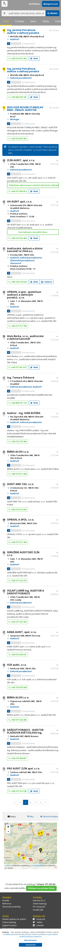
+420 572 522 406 (18, 238)
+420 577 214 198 (18, 791)
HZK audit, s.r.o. (17, 664)
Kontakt (5, 900)
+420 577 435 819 (18, 191)
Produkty (19, 21)
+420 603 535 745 (18, 97)
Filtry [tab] (31, 816)
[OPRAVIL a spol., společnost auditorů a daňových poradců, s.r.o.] (41, 834)
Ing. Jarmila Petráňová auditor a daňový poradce (23, 31)
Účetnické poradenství (22, 260)
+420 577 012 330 (18, 509)
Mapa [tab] (13, 816)
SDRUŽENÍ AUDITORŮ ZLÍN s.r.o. (23, 554)
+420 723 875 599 (18, 687)
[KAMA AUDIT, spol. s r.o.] (23, 859)
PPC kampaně (39, 906)
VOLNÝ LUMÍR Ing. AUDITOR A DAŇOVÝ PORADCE (25, 592)
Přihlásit (35, 3)
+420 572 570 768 (18, 441)
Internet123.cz (39, 900)
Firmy (6, 21)
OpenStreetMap (38, 865)
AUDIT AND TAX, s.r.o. (20, 484)
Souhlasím (31, 945)
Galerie (48, 281)
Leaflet (7, 865)
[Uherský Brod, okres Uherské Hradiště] (40, 851)
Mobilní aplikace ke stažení (14, 919)
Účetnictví (15, 263)
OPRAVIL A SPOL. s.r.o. (20, 519)
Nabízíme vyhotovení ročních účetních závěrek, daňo (34, 185)
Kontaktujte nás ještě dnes (33, 232)
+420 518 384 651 (18, 758)
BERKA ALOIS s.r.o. (18, 451)
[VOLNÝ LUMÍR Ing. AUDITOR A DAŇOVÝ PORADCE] (39, 834)
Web (35, 58)
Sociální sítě (38, 910)
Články (45, 21)
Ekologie (14, 119)
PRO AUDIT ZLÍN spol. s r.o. (23, 768)
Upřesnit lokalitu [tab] (50, 816)
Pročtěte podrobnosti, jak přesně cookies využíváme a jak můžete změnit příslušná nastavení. (30, 935)
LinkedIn (40, 925)
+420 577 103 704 (18, 621)
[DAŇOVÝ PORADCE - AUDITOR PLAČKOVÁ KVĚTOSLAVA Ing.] (18, 855)
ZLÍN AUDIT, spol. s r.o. (21, 160)
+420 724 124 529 (18, 281)
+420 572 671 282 (18, 58)
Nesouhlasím (30, 940)
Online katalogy (40, 903)
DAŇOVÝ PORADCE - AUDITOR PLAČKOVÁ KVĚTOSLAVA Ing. (25, 731)
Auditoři (14, 39)
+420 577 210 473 (18, 580)
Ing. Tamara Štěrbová (20, 377)
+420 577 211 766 (18, 325)
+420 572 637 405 (18, 138)
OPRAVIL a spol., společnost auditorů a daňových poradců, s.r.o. (24, 294)
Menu (33, 21)
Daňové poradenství (21, 77)
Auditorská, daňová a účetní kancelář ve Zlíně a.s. (25, 250)
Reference (6, 903)
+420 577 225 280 (18, 719)
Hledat (53, 13)
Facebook (40, 919)
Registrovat (51, 3)
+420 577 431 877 (18, 367)
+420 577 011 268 (18, 473)
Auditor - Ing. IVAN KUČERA (23, 413)
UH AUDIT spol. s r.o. (19, 201)
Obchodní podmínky (11, 906)
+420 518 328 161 (18, 654)
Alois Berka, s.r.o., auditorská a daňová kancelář (25, 337)
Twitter (39, 922)
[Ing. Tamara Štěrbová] (30, 847)
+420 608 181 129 (18, 402)
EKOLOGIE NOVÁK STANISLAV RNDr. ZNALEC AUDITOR (25, 109)
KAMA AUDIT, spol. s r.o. (21, 632)
